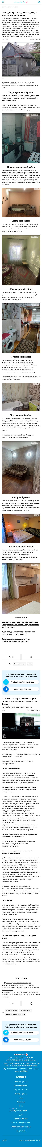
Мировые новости (21, 1090)
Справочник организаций (21, 1127)
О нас (21, 1106)
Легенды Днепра (21, 1094)
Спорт (21, 1098)
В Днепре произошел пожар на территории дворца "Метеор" (16, 640)
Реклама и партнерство (21, 1123)
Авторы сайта (21, 1131)
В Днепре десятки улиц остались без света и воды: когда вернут (18, 633)
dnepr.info (13, 83)
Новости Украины (21, 1086)
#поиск (29, 664)
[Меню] (3, 2)
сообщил (10, 754)
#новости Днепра (19, 664)
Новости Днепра (21, 1082)
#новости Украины (25, 1010)
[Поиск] (39, 2)
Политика (21, 1102)
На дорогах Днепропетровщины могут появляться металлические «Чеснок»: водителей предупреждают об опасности (21, 994)
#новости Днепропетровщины (15, 1014)
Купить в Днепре (20, 1119)
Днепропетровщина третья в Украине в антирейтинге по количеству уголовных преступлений (20, 624)
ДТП (21, 1115)
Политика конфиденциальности (18, 1109)
